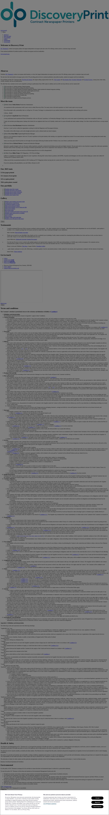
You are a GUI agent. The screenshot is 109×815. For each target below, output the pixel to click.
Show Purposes (97, 806)
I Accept (97, 798)
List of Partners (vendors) (49, 803)
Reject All (97, 802)
